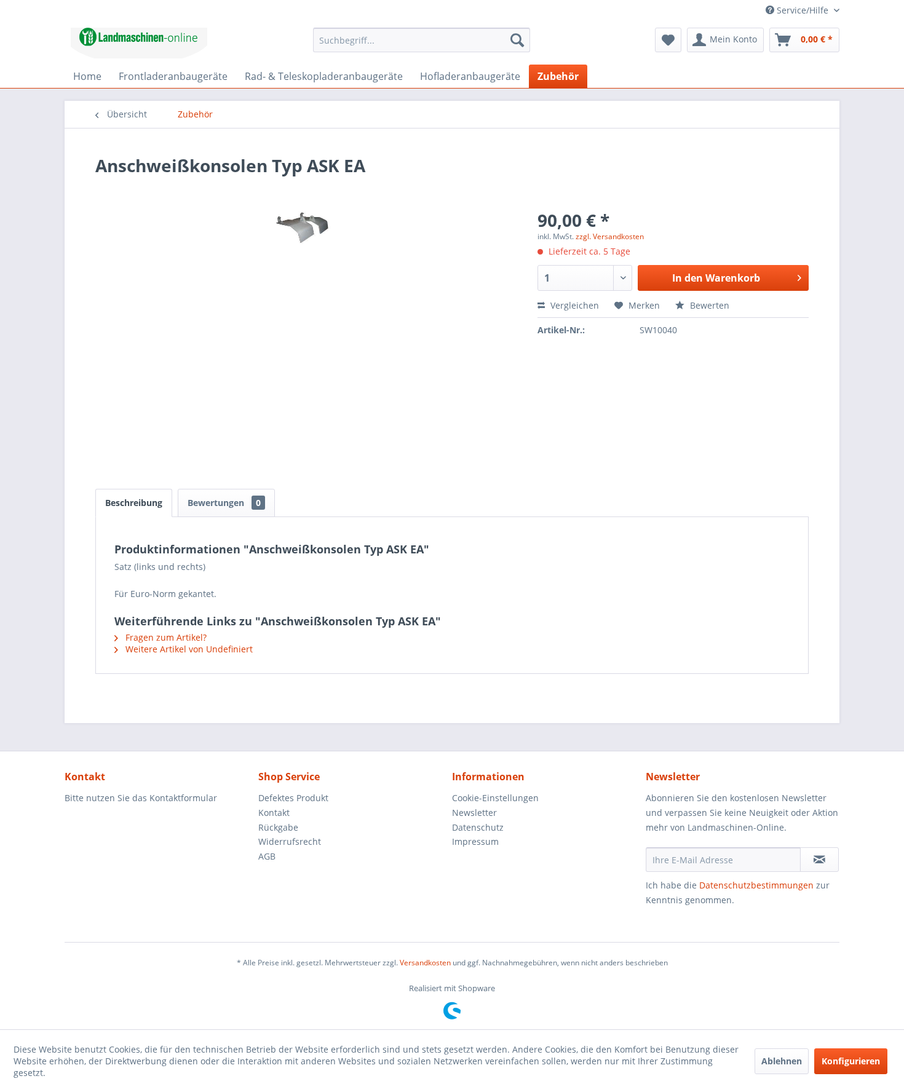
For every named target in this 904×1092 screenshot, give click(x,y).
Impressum (475, 841)
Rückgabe (278, 827)
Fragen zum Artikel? (165, 637)
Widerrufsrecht (289, 841)
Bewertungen (224, 502)
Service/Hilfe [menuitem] (802, 10)
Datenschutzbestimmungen (756, 885)
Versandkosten (425, 962)
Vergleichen (573, 305)
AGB (267, 856)
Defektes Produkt (293, 798)
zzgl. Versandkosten (610, 236)
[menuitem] (421, 40)
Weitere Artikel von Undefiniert (188, 649)
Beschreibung (133, 502)
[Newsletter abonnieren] (819, 859)
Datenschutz (478, 827)
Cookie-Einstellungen (495, 798)
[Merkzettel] (668, 40)
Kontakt (274, 812)
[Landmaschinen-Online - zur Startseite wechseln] (139, 43)
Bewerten (708, 305)
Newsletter (474, 812)
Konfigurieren (851, 1061)
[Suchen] (517, 40)
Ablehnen (781, 1061)
